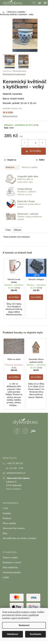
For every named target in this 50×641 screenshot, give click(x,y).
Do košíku (35, 151)
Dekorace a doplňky (30, 167)
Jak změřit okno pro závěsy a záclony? (20, 538)
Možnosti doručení (10, 116)
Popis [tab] (8, 230)
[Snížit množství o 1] (24, 142)
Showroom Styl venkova (14, 528)
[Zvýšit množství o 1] (42, 142)
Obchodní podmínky (12, 572)
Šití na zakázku (9, 523)
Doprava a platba (10, 557)
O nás (5, 508)
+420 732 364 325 (15, 463)
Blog (5, 533)
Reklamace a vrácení (12, 562)
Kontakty (7, 513)
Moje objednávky (10, 567)
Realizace (7, 518)
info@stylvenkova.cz (16, 473)
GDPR (6, 577)
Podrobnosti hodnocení (14, 74)
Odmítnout (12, 634)
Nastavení (24, 625)
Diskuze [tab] (17, 230)
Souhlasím (35, 634)
